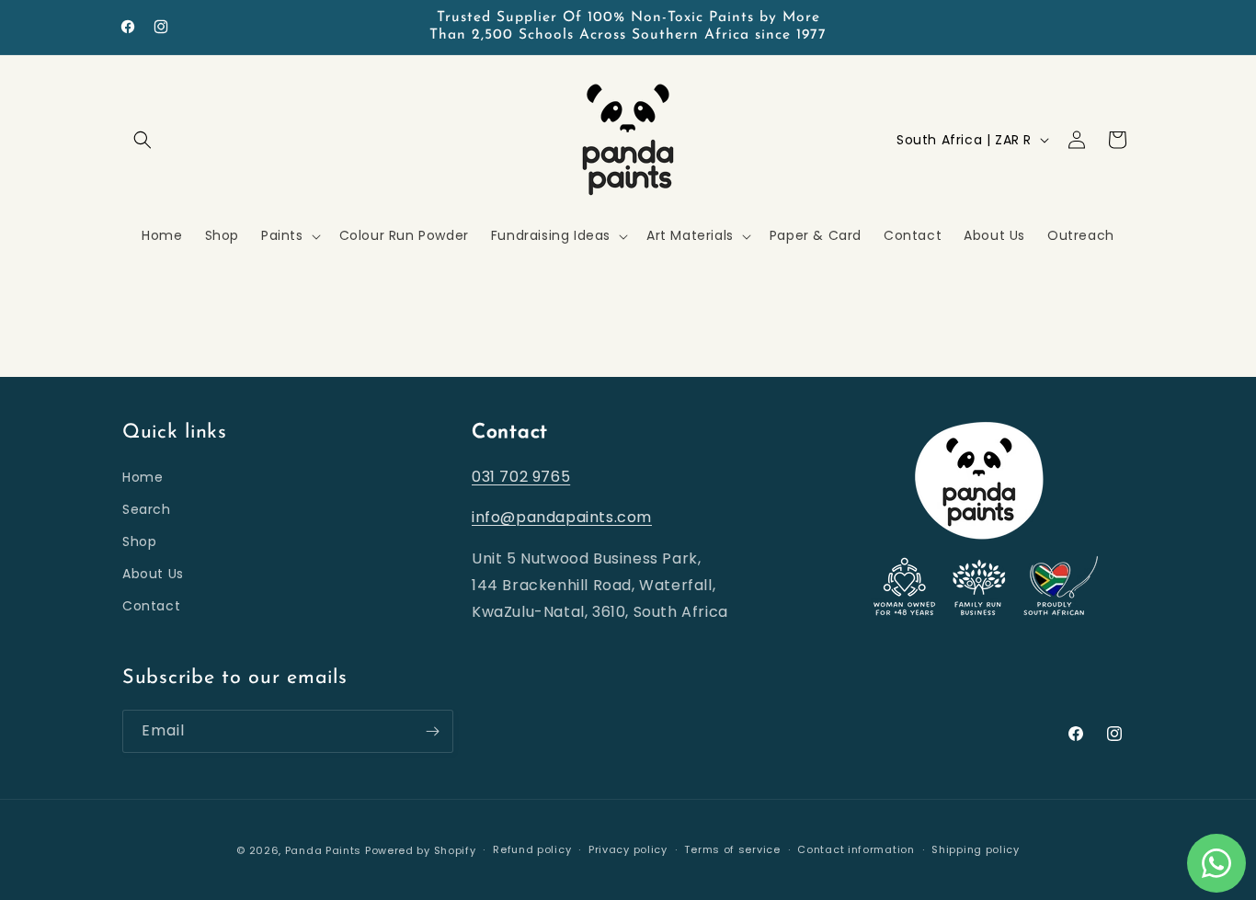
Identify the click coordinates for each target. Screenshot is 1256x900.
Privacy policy (628, 849)
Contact (151, 606)
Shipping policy (975, 849)
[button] (142, 140)
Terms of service (732, 849)
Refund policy (532, 849)
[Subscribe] (432, 731)
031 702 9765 (521, 476)
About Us (153, 573)
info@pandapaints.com (562, 517)
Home (142, 477)
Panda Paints (323, 850)
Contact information (855, 849)
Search (146, 509)
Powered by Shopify (420, 850)
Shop (139, 541)
